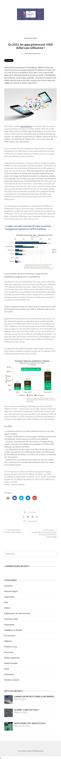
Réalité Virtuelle (10, 663)
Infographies (9, 624)
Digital (7, 608)
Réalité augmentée (12, 658)
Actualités (8, 586)
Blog (6, 602)
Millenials (8, 641)
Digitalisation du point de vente (17, 613)
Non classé (8, 652)
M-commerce (9, 635)
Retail (6, 669)
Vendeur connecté (11, 680)
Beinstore (39, 751)
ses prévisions (26, 126)
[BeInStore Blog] (30, 14)
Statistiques (9, 674)
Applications (30, 38)
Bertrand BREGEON (32, 53)
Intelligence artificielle (13, 630)
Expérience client (11, 619)
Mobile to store (10, 647)
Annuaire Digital (10, 591)
